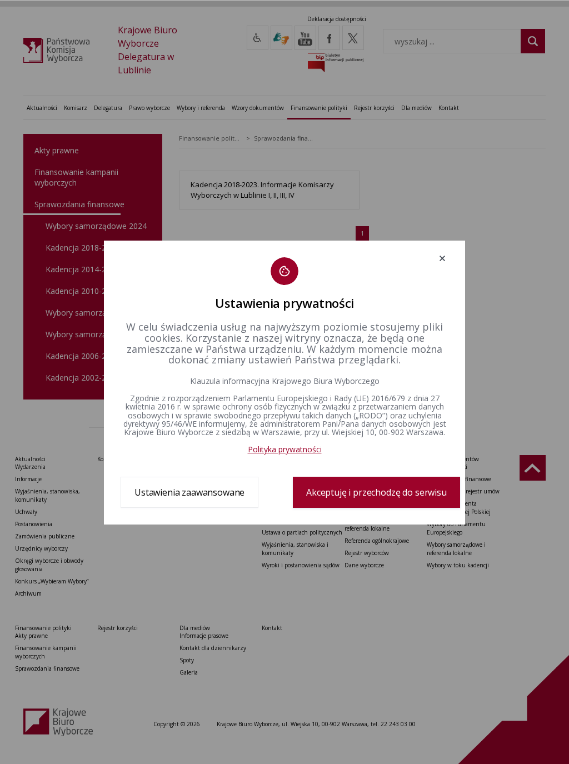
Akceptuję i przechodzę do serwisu (376, 492)
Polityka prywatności (285, 449)
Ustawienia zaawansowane (189, 492)
